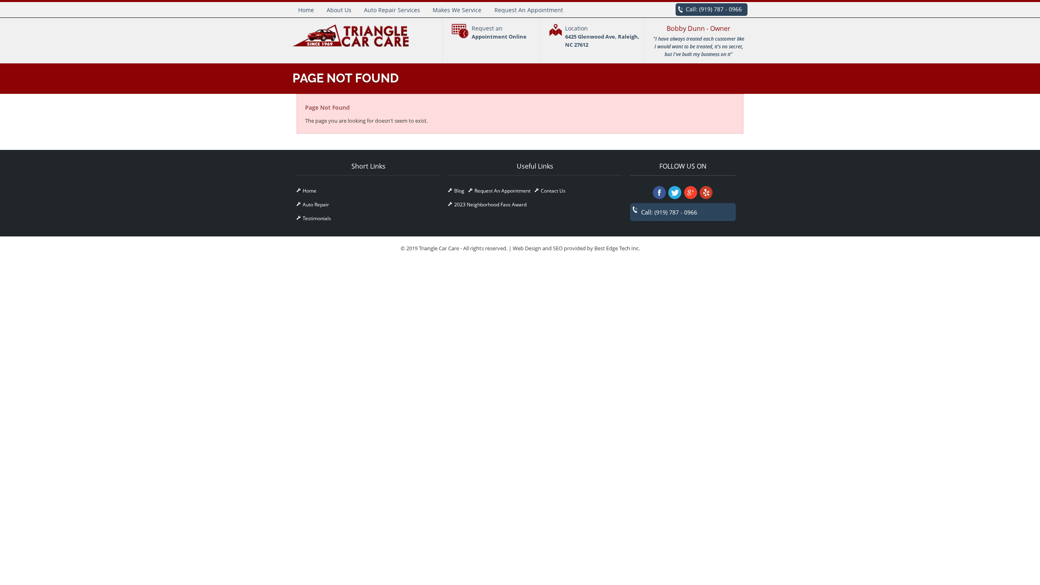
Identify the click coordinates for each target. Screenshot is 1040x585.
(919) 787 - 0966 (720, 9)
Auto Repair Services (392, 10)
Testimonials (317, 218)
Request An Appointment (528, 10)
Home (306, 10)
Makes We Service (457, 10)
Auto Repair (316, 204)
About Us (339, 10)
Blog (459, 190)
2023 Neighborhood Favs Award (490, 204)
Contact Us (553, 190)
